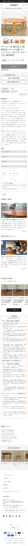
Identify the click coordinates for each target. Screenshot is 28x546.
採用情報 (5, 485)
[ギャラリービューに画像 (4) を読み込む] (22, 41)
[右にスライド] (26, 41)
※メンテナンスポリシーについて (9, 188)
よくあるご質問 (7, 481)
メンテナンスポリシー (8, 475)
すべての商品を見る (14, 310)
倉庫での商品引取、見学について (14, 510)
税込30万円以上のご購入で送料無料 (14, 8)
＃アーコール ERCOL (7, 430)
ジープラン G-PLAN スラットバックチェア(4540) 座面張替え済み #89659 (6, 300)
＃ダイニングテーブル (8, 434)
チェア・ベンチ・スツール (18, 464)
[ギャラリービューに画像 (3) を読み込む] (17, 41)
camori (8, 538)
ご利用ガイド (6, 478)
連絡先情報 (9, 542)
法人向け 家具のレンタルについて (11, 491)
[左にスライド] (1, 41)
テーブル (3, 464)
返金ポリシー (22, 538)
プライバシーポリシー (9, 540)
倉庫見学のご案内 (23, 94)
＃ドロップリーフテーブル (9, 437)
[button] (1, 5)
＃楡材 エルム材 (6, 441)
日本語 (13, 527)
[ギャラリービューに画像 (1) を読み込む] (6, 41)
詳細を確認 (13, 78)
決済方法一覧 (5, 69)
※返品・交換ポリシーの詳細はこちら (11, 360)
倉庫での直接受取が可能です (13, 82)
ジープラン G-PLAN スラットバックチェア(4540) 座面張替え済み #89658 (18, 300)
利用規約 (16, 540)
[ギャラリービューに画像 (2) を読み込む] (11, 41)
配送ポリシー (21, 540)
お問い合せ (5, 488)
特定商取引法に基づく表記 (17, 542)
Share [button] (4, 194)
